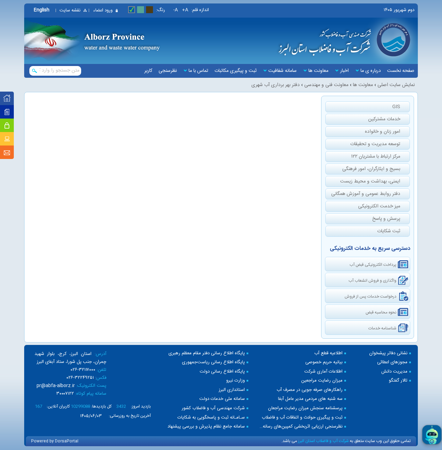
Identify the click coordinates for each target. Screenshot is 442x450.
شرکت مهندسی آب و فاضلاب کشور (213, 408)
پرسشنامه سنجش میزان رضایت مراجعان (305, 408)
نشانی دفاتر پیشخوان (388, 353)
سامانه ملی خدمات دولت (222, 399)
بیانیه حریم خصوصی (324, 362)
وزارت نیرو (235, 380)
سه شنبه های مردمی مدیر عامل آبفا (310, 399)
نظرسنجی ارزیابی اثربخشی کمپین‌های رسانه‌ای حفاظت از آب (301, 426)
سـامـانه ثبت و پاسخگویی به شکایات (211, 417)
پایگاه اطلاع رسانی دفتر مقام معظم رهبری (207, 353)
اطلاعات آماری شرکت (323, 371)
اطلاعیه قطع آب (328, 353)
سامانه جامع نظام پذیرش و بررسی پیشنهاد (206, 426)
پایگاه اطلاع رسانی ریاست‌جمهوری (213, 362)
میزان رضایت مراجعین (322, 380)
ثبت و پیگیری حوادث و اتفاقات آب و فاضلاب (302, 417)
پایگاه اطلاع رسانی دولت (222, 371)
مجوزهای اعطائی (392, 362)
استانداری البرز (232, 390)
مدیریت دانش (394, 371)
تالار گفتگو (398, 380)
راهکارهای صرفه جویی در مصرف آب (310, 390)
